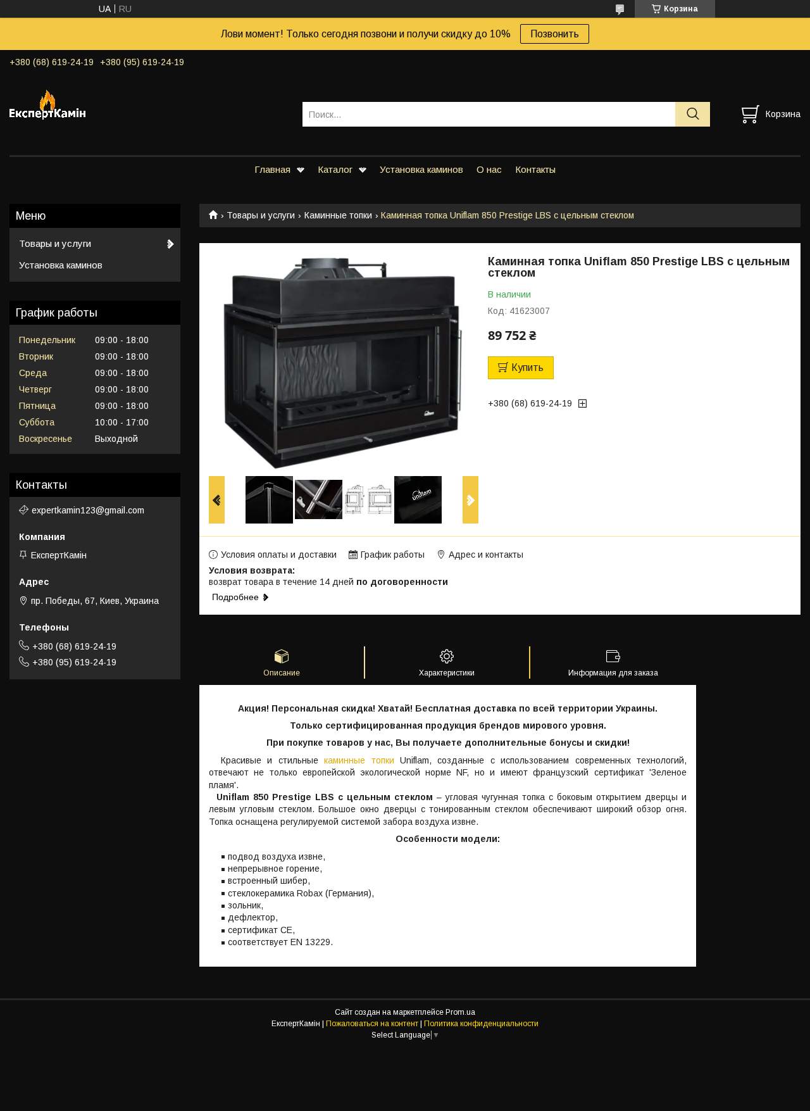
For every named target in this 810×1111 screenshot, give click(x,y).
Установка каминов (421, 169)
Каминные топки (338, 215)
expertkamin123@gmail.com (88, 510)
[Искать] (692, 114)
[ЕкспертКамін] (148, 103)
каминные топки (359, 760)
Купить (527, 367)
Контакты (535, 169)
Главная (272, 169)
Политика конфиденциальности (481, 1023)
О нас (489, 169)
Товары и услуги (261, 215)
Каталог (335, 169)
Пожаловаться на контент (372, 1023)
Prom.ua (460, 1012)
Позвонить (554, 33)
